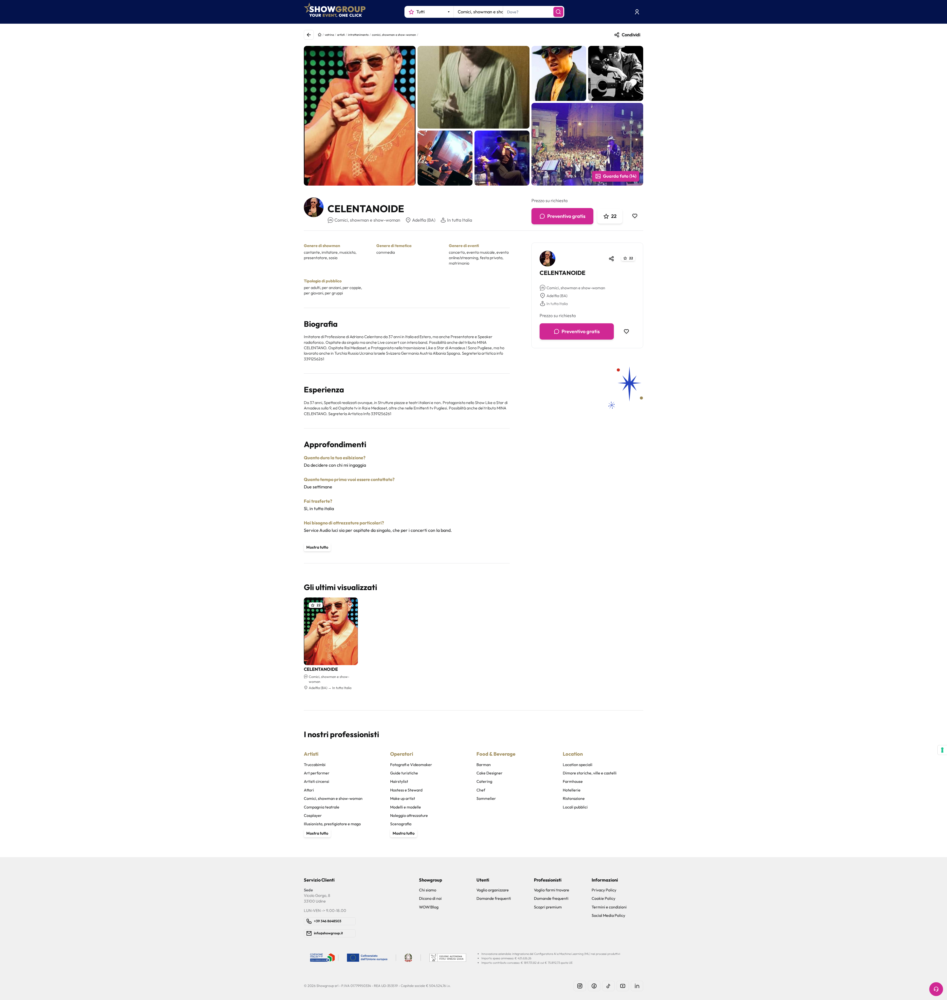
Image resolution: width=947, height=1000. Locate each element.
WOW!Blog (428, 906)
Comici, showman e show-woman (575, 287)
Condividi (631, 35)
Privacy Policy (604, 889)
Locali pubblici (575, 807)
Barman (483, 764)
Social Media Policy (608, 915)
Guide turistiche (404, 772)
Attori (309, 790)
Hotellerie (572, 790)
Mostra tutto (317, 547)
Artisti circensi (316, 781)
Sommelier (486, 798)
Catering (484, 781)
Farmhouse (573, 781)
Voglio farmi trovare (551, 889)
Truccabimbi (315, 764)
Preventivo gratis (566, 216)
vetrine (329, 35)
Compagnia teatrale (321, 807)
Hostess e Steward (406, 790)
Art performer (316, 772)
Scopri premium (548, 906)
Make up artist (402, 798)
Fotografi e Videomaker (411, 764)
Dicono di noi (430, 898)
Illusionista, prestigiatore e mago (332, 823)
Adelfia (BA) (423, 220)
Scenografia (400, 823)
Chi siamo (427, 889)
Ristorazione (574, 798)
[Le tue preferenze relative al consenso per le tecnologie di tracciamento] (942, 750)
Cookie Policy (603, 898)
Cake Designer (489, 772)
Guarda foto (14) (619, 176)
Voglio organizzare (492, 889)
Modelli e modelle (405, 807)
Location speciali (577, 764)
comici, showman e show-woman (394, 35)
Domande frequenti (493, 898)
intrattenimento (358, 35)
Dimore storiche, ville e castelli (590, 772)
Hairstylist (399, 781)
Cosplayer (313, 815)
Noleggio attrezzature (409, 815)
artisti (341, 35)
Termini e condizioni (609, 906)
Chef (480, 790)
